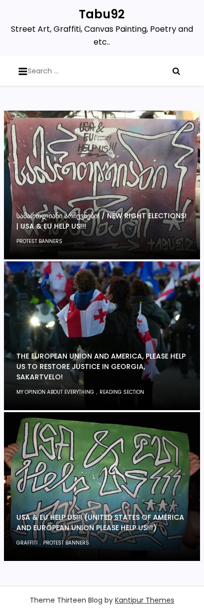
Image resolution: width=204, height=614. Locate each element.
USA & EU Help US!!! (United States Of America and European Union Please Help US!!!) (100, 522)
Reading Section (122, 392)
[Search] (176, 71)
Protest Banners (39, 241)
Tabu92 (102, 14)
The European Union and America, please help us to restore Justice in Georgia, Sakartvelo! (101, 366)
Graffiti (27, 543)
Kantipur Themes (144, 600)
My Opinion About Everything (55, 392)
